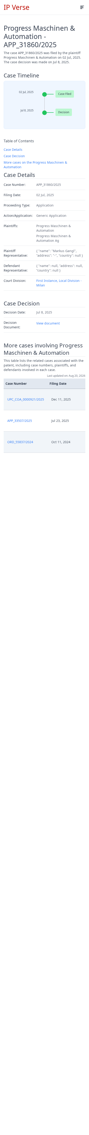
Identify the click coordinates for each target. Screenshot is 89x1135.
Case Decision (14, 156)
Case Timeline (21, 75)
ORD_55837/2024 (20, 442)
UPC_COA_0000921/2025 (25, 399)
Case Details (13, 149)
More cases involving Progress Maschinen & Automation (43, 349)
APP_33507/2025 (19, 420)
